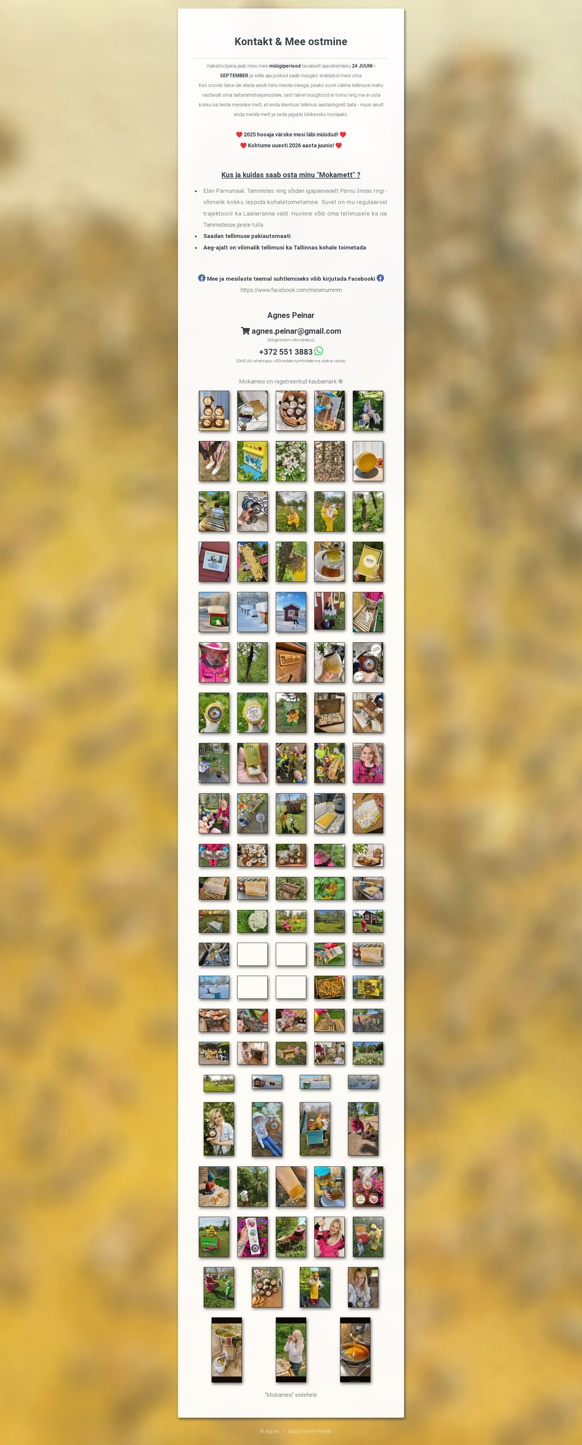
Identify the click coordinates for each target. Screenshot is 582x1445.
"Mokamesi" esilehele (291, 1395)
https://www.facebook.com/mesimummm (291, 290)
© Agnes (269, 1431)
